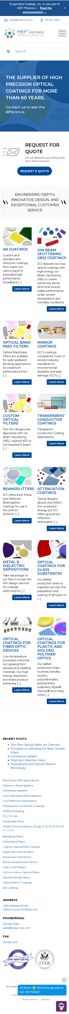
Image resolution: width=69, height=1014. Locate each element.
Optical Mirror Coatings (17, 882)
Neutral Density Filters (16, 877)
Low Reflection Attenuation (20, 800)
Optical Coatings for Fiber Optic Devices (16, 645)
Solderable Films (13, 821)
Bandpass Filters (13, 836)
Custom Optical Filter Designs (21, 846)
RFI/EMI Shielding (13, 811)
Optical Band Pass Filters (17, 344)
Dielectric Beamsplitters (18, 785)
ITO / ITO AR (10, 816)
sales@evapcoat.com (16, 927)
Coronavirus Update (24, 756)
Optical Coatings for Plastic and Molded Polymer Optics (51, 648)
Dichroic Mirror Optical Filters (21, 872)
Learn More (22, 288)
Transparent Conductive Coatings (51, 419)
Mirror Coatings (46, 344)
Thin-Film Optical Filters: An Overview (35, 745)
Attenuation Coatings (50, 491)
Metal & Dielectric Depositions (16, 566)
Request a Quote (34, 171)
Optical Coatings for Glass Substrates (51, 568)
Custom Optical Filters (11, 419)
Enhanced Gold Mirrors (17, 857)
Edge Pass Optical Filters (18, 851)
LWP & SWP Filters (14, 867)
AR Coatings (15, 249)
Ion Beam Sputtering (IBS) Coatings (51, 254)
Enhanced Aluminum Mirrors (20, 862)
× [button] (65, 8)
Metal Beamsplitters (15, 790)
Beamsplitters (18, 489)
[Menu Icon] (62, 33)
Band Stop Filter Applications (21, 780)
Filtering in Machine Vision (28, 760)
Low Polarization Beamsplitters (22, 795)
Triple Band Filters (14, 841)
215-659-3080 (11, 923)
